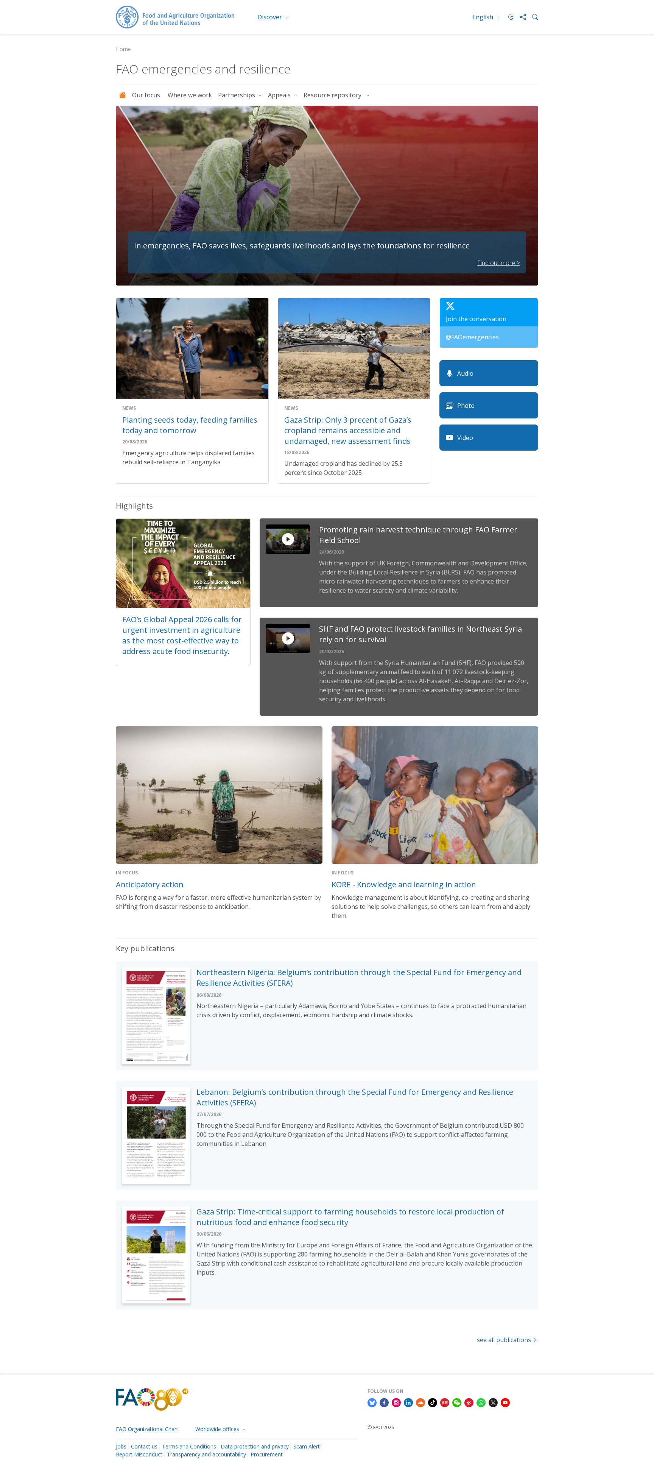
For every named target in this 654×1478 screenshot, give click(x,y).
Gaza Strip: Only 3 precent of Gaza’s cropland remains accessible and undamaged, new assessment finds (347, 430)
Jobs (121, 1446)
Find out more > (498, 263)
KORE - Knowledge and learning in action (404, 884)
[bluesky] (372, 1402)
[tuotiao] (444, 1402)
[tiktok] (432, 1402)
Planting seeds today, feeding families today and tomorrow (189, 425)
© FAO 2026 (380, 1427)
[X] (493, 1402)
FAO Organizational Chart (147, 1429)
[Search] (532, 17)
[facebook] (384, 1402)
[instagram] (396, 1402)
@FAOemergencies (472, 337)
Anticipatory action (150, 884)
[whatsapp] (481, 1402)
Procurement (267, 1454)
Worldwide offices (218, 1429)
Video (465, 438)
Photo (466, 405)
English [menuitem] (483, 17)
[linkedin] (408, 1402)
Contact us (144, 1446)
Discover (270, 17)
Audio (465, 373)
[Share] (520, 17)
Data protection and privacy (255, 1446)
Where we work (190, 95)
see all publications (504, 1340)
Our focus (147, 95)
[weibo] (468, 1402)
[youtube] (505, 1402)
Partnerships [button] (237, 95)
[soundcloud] (420, 1402)
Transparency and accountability (206, 1454)
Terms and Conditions (189, 1446)
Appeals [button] (280, 95)
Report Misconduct (139, 1454)
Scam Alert (306, 1446)
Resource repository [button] (334, 95)
